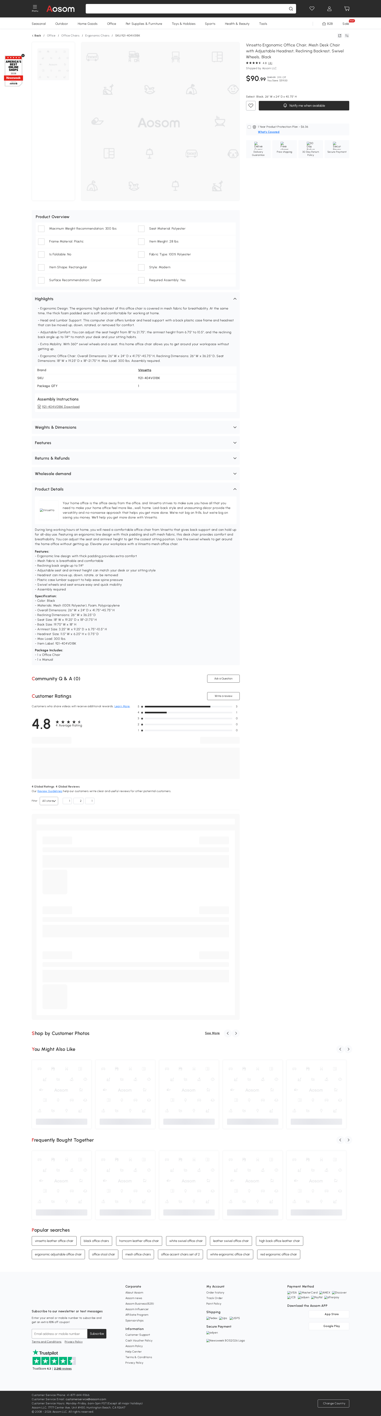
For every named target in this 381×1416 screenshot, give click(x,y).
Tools (263, 24)
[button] (136, 298)
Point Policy (213, 1303)
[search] (291, 8)
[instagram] (43, 1301)
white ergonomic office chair (230, 1254)
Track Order (214, 1298)
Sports (210, 24)
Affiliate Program (136, 1314)
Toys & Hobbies (184, 24)
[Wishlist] (312, 8)
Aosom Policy (134, 1346)
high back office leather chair (279, 1241)
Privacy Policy (74, 1341)
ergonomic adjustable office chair (58, 1254)
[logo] (60, 9)
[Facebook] (35, 1301)
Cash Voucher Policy (138, 1340)
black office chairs (96, 1241)
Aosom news (133, 1298)
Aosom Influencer (137, 1309)
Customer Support (137, 1334)
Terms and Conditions (47, 1341)
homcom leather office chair (139, 1241)
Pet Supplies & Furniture (144, 24)
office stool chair (103, 1254)
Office (111, 24)
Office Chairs (70, 35)
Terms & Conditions (138, 1357)
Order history (215, 1292)
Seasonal (39, 24)
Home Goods (88, 24)
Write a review (223, 696)
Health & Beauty (237, 24)
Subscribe (97, 1334)
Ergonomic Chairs (97, 35)
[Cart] (346, 8)
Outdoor (61, 24)
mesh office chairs (138, 1254)
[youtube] (52, 1301)
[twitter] (70, 1301)
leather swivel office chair (231, 1241)
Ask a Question (223, 678)
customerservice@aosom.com (86, 1399)
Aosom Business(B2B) (139, 1303)
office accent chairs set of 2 (180, 1254)
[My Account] (329, 8)
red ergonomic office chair (278, 1254)
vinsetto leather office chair (54, 1241)
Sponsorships (134, 1320)
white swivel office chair (186, 1241)
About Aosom (134, 1292)
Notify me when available (307, 105)
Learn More (122, 706)
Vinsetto (144, 370)
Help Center (133, 1351)
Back (38, 35)
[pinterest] (61, 1301)
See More (212, 1033)
